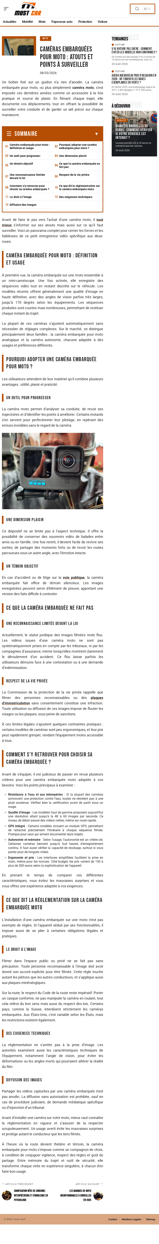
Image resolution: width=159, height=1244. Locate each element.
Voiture (120, 45)
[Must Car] (27, 9)
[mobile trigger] (7, 9)
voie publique (74, 577)
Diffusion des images (23, 204)
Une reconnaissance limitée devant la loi (27, 176)
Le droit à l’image (21, 197)
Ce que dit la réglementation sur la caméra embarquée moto (79, 187)
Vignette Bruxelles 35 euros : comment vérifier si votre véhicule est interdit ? (134, 132)
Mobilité (121, 120)
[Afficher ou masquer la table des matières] (68, 134)
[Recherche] (137, 9)
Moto (45, 38)
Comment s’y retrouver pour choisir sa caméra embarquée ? (29, 187)
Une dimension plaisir (73, 155)
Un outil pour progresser (25, 155)
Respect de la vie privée (74, 174)
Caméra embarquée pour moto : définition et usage (30, 146)
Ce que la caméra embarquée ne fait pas (79, 165)
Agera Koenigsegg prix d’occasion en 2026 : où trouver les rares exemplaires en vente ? (134, 79)
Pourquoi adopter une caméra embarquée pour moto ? (78, 146)
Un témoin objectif (21, 163)
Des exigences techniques (75, 197)
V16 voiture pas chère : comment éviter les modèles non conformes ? (134, 50)
